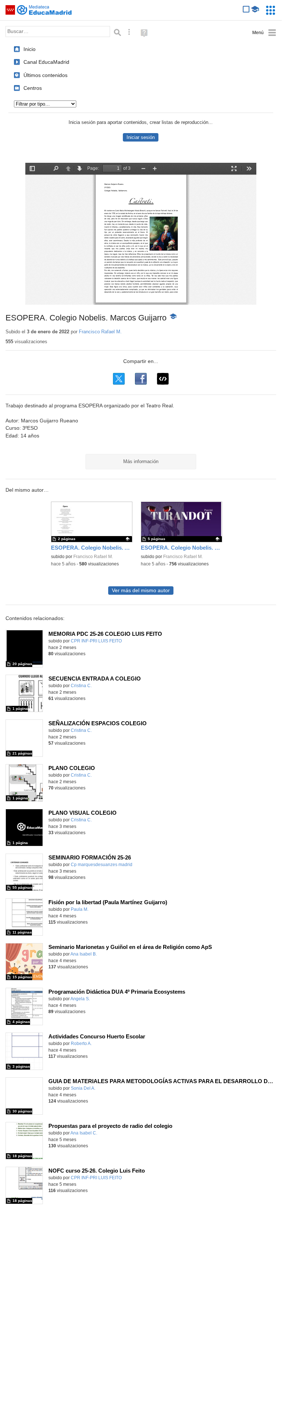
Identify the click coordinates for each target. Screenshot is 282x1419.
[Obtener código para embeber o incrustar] (163, 379)
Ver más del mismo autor (141, 590)
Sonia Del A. (83, 1088)
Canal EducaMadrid (46, 62)
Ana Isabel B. (83, 954)
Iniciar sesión (141, 137)
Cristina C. (81, 685)
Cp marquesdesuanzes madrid (101, 864)
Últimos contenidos (45, 75)
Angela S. (80, 999)
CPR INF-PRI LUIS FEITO (96, 641)
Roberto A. (81, 1043)
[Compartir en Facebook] (141, 379)
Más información (140, 461)
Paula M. (79, 909)
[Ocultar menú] (264, 32)
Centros (32, 88)
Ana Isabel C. (83, 1133)
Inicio (29, 49)
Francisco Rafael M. (100, 331)
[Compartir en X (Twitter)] (119, 379)
